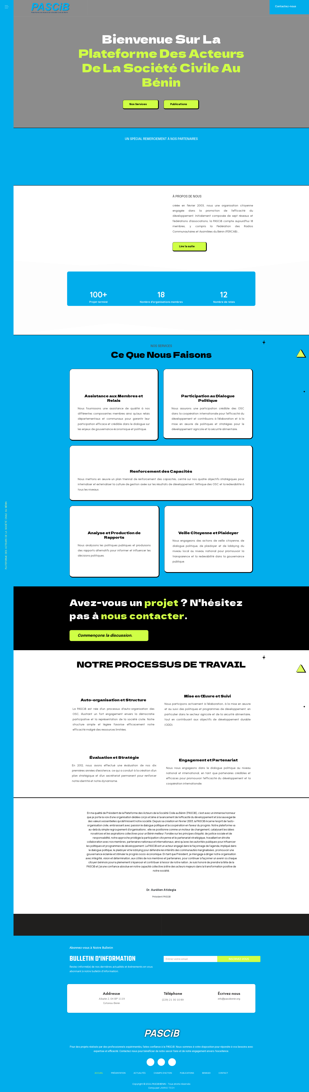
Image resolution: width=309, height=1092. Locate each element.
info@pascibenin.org (229, 999)
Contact (223, 1073)
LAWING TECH (167, 1087)
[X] (6, 1073)
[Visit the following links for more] (97, 279)
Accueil (99, 1073)
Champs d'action (163, 1073)
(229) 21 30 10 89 (173, 1000)
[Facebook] (6, 1063)
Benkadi (206, 1073)
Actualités (140, 1073)
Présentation (118, 1073)
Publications (187, 1073)
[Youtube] (6, 1082)
